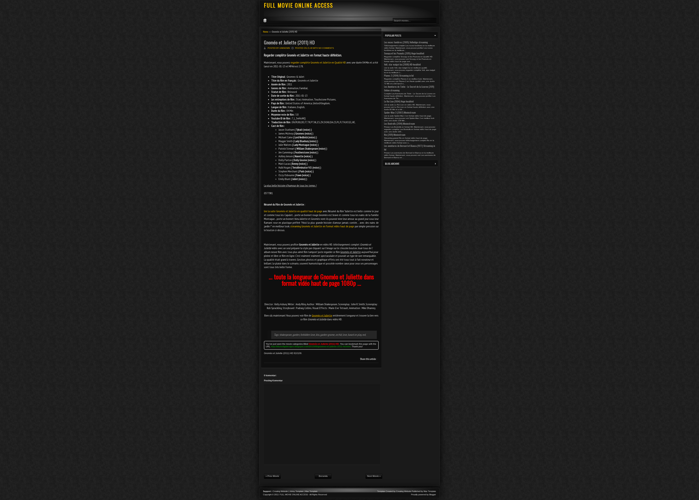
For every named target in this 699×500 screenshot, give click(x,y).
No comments (326, 48)
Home (265, 31)
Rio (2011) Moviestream (394, 135)
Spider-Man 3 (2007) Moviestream (400, 112)
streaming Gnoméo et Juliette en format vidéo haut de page (322, 226)
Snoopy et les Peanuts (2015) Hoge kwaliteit (404, 53)
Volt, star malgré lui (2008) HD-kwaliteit (402, 64)
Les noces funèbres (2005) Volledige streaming (406, 42)
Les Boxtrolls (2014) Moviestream (399, 123)
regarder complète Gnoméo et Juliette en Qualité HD (318, 62)
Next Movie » (374, 476)
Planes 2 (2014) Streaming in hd (399, 75)
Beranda (323, 476)
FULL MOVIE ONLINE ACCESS (298, 5)
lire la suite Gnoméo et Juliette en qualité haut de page (293, 211)
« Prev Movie (272, 476)
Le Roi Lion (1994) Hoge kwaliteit (399, 101)
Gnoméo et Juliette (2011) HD (289, 42)
